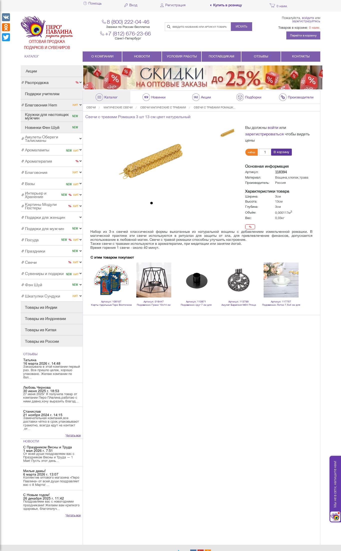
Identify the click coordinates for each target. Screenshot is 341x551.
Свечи (91, 107)
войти (273, 127)
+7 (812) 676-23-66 (128, 33)
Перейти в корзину (303, 35)
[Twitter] (6, 37)
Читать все (73, 435)
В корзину (281, 152)
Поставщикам (221, 56)
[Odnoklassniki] (6, 27)
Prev (97, 273)
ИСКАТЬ (241, 26)
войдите (308, 18)
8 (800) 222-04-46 (128, 21)
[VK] (6, 17)
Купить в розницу (227, 5)
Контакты (301, 56)
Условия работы (182, 56)
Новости (142, 56)
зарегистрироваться (264, 134)
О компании (102, 56)
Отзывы (261, 56)
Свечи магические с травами (163, 107)
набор (251, 152)
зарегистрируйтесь (306, 21)
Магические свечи (118, 107)
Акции (31, 71)
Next (294, 273)
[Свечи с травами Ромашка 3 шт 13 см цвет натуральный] (151, 161)
